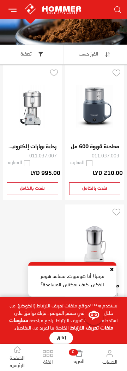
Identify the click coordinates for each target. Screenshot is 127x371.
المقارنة (77, 163)
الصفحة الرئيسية (17, 362)
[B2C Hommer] (60, 3)
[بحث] (117, 9)
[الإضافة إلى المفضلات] (116, 72)
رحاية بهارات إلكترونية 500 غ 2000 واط (32, 147)
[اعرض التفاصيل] (95, 106)
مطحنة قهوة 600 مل (95, 147)
